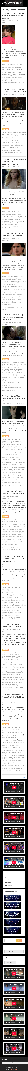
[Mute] (19, 791)
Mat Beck (20, 294)
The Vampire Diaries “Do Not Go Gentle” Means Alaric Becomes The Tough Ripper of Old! (14, 558)
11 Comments (6, 324)
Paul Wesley (10, 79)
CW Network (19, 70)
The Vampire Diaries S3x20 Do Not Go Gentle (12, 615)
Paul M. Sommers (11, 299)
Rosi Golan (16, 79)
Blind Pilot (11, 134)
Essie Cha (11, 284)
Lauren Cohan (17, 291)
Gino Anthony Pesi (13, 454)
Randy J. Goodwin (12, 474)
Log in (5, 877)
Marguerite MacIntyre (19, 144)
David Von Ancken (18, 139)
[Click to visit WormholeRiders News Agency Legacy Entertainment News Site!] (12, 917)
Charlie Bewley (11, 69)
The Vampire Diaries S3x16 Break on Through (12, 768)
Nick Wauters (20, 221)
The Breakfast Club (6, 150)
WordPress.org (8, 885)
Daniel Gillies (17, 281)
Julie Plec (22, 74)
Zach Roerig (17, 153)
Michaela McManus (20, 469)
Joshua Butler (12, 289)
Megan (14, 94)
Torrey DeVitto (22, 306)
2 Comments (6, 498)
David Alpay (4, 72)
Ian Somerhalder (11, 72)
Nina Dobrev (4, 79)
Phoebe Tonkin (11, 147)
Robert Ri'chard (11, 475)
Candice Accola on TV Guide (15, 732)
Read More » (6, 61)
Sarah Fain (16, 301)
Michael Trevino (5, 77)
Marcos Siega (5, 294)
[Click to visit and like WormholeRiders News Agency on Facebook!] (12, 925)
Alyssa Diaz (10, 211)
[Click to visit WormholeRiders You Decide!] (12, 900)
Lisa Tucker (20, 464)
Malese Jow (20, 292)
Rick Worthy (17, 147)
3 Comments (21, 94)
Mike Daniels (4, 297)
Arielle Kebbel (5, 212)
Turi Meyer (4, 153)
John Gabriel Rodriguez (7, 74)
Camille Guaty (11, 67)
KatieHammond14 (15, 496)
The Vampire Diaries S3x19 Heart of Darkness (12, 685)
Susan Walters (14, 149)
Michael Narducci (19, 75)
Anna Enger (4, 441)
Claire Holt (13, 70)
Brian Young (4, 67)
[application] (14, 787)
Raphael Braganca (18, 20)
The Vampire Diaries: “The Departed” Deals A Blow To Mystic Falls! (13, 398)
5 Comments (6, 23)
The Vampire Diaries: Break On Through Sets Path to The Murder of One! (14, 697)
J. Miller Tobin (13, 286)
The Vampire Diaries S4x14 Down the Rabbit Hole (13, 82)
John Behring (12, 287)
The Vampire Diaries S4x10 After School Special (12, 152)
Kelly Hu (3, 462)
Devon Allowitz (20, 451)
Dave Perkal (4, 139)
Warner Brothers (5, 84)
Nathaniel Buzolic (22, 77)
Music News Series (13, 77)
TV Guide (21, 484)
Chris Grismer (18, 69)
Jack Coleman (19, 456)
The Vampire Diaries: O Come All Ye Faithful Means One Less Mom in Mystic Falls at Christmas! (14, 161)
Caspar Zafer (5, 446)
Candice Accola (17, 67)
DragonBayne (16, 238)
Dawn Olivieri (13, 451)
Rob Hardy (4, 301)
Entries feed (7, 880)
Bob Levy (16, 134)
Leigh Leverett (5, 292)
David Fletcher (5, 282)
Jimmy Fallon (19, 457)
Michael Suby (13, 296)
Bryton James (5, 444)
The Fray (20, 302)
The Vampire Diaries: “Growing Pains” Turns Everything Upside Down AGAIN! (12, 317)
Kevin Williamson (11, 75)
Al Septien (5, 64)
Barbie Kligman (13, 65)
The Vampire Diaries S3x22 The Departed (11, 482)
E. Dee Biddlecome (21, 282)
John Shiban (18, 287)
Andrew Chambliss (6, 65)
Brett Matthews (21, 65)
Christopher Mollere (6, 70)
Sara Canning (10, 301)
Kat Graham (4, 75)
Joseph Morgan (16, 74)
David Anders (5, 449)
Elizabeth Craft (5, 140)
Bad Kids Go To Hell (21, 132)
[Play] (6, 791)
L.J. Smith (12, 144)
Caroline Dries (5, 69)
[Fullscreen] (21, 791)
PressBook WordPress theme (17, 1069)
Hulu (18, 454)
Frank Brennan (5, 454)
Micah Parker (18, 219)
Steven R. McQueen (6, 80)
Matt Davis (8, 467)
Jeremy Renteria (5, 287)
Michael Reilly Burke (6, 380)
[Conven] (12, 909)
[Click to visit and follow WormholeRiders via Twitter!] (12, 933)
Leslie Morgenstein (13, 292)
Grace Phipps (12, 140)
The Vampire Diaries (15, 80)
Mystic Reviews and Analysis (10, 2)
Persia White (4, 474)
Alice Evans (10, 439)
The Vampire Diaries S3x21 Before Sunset (11, 547)
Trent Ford (11, 484)
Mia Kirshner (14, 467)
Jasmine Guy (18, 72)
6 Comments (6, 240)
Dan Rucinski (11, 281)
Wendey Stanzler (18, 307)
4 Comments (22, 167)
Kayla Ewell (9, 375)
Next (24, 777)
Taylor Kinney (11, 479)
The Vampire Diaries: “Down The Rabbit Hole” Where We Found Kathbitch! (13, 15)
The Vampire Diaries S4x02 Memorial (10, 306)
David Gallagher (18, 449)
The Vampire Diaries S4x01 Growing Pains (11, 387)
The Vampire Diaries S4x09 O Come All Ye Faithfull (13, 226)
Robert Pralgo (5, 475)
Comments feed (8, 882)
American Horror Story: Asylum (15, 64)
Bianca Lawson (5, 442)
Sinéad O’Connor (10, 477)
